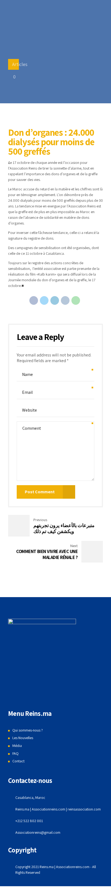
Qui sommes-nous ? (27, 730)
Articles (19, 64)
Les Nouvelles (22, 737)
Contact (18, 761)
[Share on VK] (65, 300)
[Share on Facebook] (33, 300)
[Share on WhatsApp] (75, 300)
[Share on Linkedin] (54, 300)
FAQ (15, 753)
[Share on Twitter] (44, 300)
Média (17, 745)
